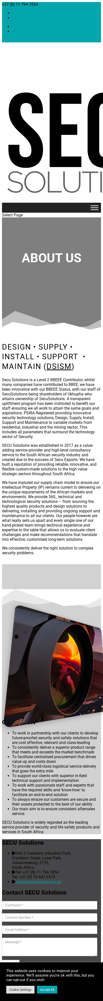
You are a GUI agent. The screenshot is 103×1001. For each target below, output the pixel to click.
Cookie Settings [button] (20, 990)
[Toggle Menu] (94, 207)
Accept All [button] (47, 990)
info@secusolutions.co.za (38, 881)
